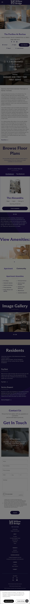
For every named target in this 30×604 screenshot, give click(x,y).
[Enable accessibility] (27, 601)
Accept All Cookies (9, 601)
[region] (15, 597)
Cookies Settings (21, 601)
